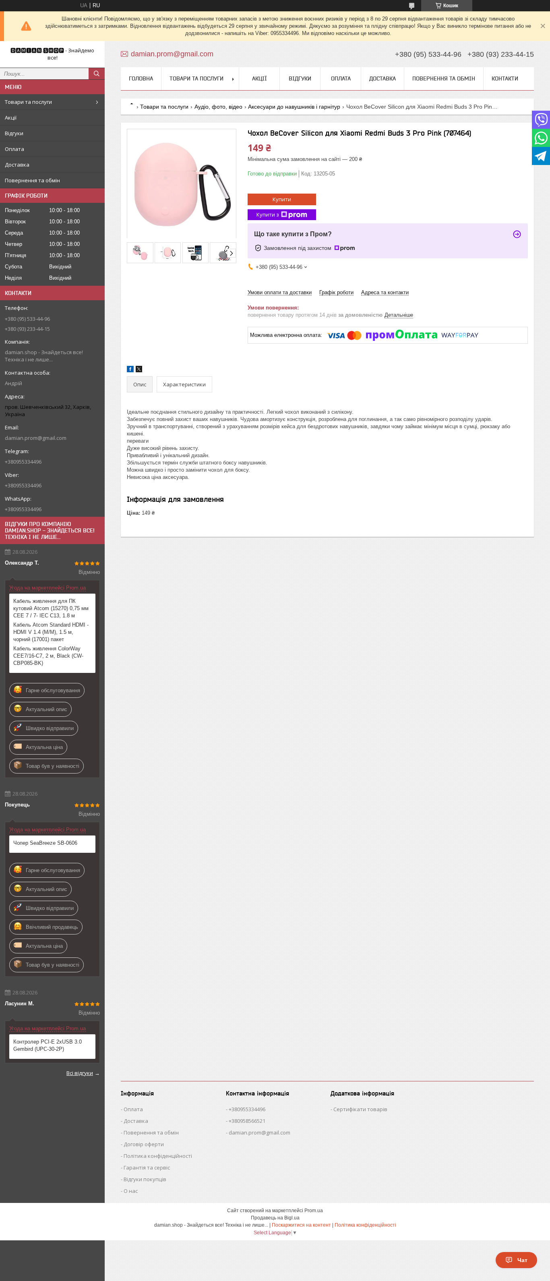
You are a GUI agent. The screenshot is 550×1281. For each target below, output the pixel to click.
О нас (131, 1190)
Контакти (505, 78)
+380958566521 (247, 1120)
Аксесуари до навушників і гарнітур (294, 106)
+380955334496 (247, 1109)
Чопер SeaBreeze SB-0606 (45, 843)
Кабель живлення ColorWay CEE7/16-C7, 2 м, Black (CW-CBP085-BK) (48, 656)
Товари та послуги (28, 101)
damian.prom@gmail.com (35, 437)
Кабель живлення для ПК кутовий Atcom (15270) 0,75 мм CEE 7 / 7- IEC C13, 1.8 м (51, 608)
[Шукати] (97, 74)
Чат (522, 1260)
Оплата (14, 149)
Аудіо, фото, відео (218, 106)
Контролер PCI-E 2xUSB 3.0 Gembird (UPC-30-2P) (47, 1045)
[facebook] (130, 370)
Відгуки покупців (145, 1179)
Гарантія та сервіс (147, 1167)
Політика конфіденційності (158, 1155)
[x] (139, 370)
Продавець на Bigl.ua (275, 1218)
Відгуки (14, 133)
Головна (141, 78)
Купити (282, 199)
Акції (11, 117)
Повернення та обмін (32, 180)
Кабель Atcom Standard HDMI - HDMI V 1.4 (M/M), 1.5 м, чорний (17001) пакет (51, 632)
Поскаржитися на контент (301, 1225)
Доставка (17, 164)
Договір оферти (144, 1144)
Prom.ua (313, 1210)
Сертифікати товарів (360, 1109)
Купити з (267, 214)
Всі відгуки (79, 1073)
